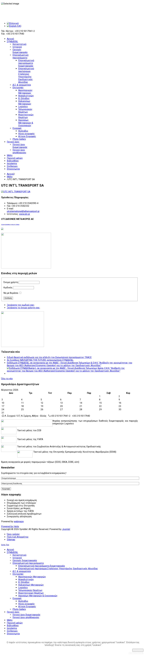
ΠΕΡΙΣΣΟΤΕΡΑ (136, 653)
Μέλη (9, 176)
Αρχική (10, 174)
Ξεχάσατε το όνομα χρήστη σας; (23, 307)
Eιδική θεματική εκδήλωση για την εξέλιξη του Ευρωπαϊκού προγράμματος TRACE (49, 357)
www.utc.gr (24, 214)
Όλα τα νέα (7, 378)
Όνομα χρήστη (10, 282)
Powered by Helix (10, 526)
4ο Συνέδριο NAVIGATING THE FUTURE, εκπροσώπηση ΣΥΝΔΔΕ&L (40, 360)
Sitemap (11, 539)
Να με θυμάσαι (10, 293)
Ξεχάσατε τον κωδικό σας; (21, 305)
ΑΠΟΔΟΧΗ (137, 650)
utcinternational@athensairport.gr (23, 211)
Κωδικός (8, 287)
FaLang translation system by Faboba (10, 224)
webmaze (19, 521)
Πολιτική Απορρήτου (17, 537)
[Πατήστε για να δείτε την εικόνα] (15, 191)
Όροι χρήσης (13, 534)
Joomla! (66, 529)
